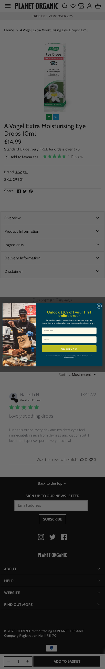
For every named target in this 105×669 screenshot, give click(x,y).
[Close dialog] (99, 306)
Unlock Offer (69, 348)
